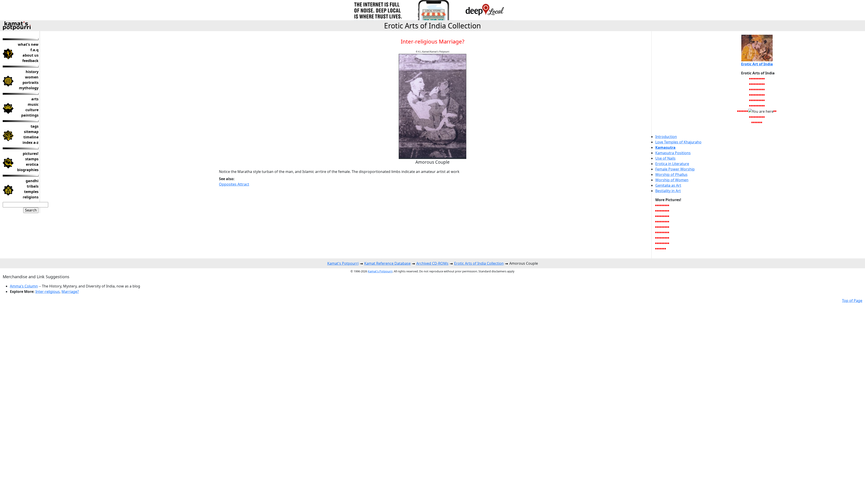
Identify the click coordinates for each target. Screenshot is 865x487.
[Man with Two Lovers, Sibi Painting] (774, 110)
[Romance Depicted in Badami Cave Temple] (755, 122)
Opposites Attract (234, 184)
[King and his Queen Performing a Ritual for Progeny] (750, 116)
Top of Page (852, 300)
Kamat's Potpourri (343, 263)
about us (31, 55)
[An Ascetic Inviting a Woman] (751, 94)
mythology (29, 87)
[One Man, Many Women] (751, 89)
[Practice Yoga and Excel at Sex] (656, 237)
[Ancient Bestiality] (751, 116)
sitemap (31, 131)
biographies (28, 169)
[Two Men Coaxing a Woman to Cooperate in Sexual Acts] (751, 100)
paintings (30, 115)
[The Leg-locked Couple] (750, 105)
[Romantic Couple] (755, 78)
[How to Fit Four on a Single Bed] (738, 110)
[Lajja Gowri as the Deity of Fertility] (761, 83)
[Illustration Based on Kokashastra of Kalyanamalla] (667, 243)
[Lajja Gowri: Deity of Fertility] (761, 78)
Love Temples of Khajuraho (678, 142)
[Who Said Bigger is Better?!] (664, 221)
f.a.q (34, 49)
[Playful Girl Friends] (668, 226)
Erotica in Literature (672, 163)
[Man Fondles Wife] (744, 110)
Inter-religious (47, 291)
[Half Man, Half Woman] (761, 100)
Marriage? (70, 291)
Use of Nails (665, 158)
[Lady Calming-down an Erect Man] (755, 100)
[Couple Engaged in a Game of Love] (665, 243)
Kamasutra (665, 147)
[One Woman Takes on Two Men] (667, 226)
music (33, 104)
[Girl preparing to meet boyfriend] (657, 210)
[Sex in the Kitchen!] (661, 243)
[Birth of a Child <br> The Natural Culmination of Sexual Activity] (659, 221)
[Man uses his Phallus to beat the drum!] (656, 243)
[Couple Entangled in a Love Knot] (664, 226)
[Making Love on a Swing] (668, 243)
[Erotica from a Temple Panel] (761, 89)
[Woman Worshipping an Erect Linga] (664, 216)
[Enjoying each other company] (661, 216)
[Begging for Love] (657, 232)
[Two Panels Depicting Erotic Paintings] (764, 89)
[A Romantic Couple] (659, 205)
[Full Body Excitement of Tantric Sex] (758, 116)
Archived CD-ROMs (432, 263)
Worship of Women (671, 179)
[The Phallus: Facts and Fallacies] (665, 221)
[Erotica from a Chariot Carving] (665, 205)
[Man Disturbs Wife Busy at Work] (755, 83)
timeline (31, 137)
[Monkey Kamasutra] (661, 237)
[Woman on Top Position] (746, 110)
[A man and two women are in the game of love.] (657, 216)
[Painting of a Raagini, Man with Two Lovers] (661, 248)
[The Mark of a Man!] (665, 226)
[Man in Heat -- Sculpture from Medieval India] (751, 105)
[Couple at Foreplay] (659, 237)
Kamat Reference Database (387, 263)
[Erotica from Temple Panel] (759, 78)
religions (31, 197)
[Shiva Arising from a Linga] (756, 100)
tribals (33, 186)
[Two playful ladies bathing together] (667, 210)
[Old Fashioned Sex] (657, 243)
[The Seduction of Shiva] (741, 110)
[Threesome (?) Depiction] (665, 248)
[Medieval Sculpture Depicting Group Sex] (656, 232)
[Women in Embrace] (762, 94)
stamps (32, 158)
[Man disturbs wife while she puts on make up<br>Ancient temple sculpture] (662, 205)
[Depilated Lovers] (662, 232)
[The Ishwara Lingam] (667, 216)
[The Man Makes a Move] (758, 83)
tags (35, 126)
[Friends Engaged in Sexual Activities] (664, 210)
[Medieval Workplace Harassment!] (762, 122)
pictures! (31, 153)
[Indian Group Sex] (764, 78)
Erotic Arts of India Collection (432, 25)
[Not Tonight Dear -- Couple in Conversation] (756, 78)
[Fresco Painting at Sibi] (756, 83)
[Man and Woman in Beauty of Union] (662, 226)
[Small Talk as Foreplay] (764, 100)
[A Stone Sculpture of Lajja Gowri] (762, 78)
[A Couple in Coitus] (756, 105)
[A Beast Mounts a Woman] (656, 226)
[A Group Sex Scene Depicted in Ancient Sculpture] (664, 243)
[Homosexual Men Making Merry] (739, 110)
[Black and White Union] (762, 83)
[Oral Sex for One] (764, 116)
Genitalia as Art (668, 185)
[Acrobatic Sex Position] (761, 116)
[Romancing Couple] (753, 89)
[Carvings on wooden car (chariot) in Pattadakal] (661, 226)
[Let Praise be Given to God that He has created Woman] (665, 237)
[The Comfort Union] (662, 237)
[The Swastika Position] (758, 78)
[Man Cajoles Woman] (657, 248)
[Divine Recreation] (662, 210)
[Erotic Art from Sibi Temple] (776, 110)
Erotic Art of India (757, 64)
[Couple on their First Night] (664, 237)
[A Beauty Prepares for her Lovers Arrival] (750, 78)
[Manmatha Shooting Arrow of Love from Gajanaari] (668, 232)
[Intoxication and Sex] (756, 89)
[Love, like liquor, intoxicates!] (668, 237)
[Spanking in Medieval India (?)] (661, 221)
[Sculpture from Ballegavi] (753, 78)
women (32, 77)
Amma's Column (24, 286)
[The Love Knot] (662, 243)
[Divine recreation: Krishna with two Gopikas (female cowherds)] (662, 221)
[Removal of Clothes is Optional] (756, 94)
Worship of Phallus (671, 174)
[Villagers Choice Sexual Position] (755, 94)
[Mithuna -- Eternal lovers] (751, 78)
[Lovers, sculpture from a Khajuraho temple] (659, 210)
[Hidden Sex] (752, 122)
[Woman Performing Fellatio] (759, 105)
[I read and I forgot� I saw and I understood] (667, 221)
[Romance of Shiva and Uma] (759, 83)
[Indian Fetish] (764, 94)
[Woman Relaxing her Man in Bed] (759, 94)
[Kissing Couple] (756, 116)
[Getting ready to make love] (665, 232)
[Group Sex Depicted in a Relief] (755, 105)
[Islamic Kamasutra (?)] (657, 237)
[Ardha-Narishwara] (762, 100)
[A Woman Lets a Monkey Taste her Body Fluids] (761, 105)
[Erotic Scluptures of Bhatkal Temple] (664, 248)
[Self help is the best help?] (667, 205)
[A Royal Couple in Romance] (764, 83)
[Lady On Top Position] (762, 105)
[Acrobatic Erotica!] (754, 122)
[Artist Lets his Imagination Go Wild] (656, 205)
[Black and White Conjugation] (759, 89)
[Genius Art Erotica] (759, 116)
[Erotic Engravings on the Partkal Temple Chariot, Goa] (750, 100)
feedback (30, 60)
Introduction (666, 136)
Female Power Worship (675, 169)
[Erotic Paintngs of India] (659, 232)
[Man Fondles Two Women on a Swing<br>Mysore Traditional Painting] (656, 216)
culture (32, 109)
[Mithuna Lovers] (656, 248)
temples (31, 191)
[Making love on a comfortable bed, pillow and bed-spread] (668, 210)
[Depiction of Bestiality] (664, 205)
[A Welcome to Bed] (753, 100)
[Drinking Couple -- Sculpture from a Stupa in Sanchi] (657, 205)
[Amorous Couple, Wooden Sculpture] (668, 221)
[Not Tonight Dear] (659, 216)
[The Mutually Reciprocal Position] (659, 243)
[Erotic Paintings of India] (667, 232)
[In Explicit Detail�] (665, 216)
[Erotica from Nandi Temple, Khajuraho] (750, 83)
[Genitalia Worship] (661, 210)
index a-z (31, 142)
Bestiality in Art (668, 190)
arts (35, 98)
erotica (32, 164)
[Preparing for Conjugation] (758, 105)
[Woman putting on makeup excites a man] (668, 216)
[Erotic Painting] (755, 89)
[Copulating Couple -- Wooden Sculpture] (747, 110)
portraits (31, 82)
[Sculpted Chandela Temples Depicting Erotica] (657, 226)
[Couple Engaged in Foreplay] (761, 94)
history (32, 71)
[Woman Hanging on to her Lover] (667, 237)
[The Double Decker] (659, 226)
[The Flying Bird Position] (758, 94)
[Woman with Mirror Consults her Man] (753, 116)
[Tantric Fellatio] (755, 116)
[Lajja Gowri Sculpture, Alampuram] (753, 83)
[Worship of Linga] (668, 205)
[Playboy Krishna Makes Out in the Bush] (662, 216)
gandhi (32, 180)
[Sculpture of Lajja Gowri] (656, 210)
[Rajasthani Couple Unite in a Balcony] (750, 89)
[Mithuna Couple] (757, 122)
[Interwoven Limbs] (764, 105)
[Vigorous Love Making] (758, 122)
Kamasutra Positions (673, 152)
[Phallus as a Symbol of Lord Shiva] (759, 100)
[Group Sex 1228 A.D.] (753, 105)
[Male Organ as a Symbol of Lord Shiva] (758, 100)
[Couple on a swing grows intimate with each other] (661, 232)
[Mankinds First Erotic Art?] (662, 248)
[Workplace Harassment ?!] (665, 210)
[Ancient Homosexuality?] (762, 116)
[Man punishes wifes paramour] (661, 205)
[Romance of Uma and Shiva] (743, 110)
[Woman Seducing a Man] (760, 122)
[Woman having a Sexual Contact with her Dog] (753, 94)
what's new (28, 44)
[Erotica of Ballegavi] (664, 232)
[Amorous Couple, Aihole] (762, 89)
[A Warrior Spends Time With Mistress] (656, 221)
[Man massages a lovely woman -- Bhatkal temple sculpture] (659, 248)
